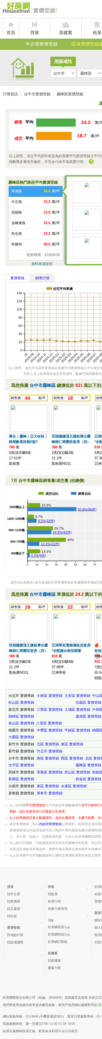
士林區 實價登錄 (50, 696)
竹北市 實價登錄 (50, 751)
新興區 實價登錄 (21, 779)
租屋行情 (54, 901)
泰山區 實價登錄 (21, 723)
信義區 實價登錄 (88, 702)
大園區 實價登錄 (21, 737)
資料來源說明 (41, 264)
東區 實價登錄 (72, 744)
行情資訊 (10, 94)
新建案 (65, 32)
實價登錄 (17, 278)
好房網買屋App (59, 927)
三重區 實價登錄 (50, 709)
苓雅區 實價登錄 (50, 772)
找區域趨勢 (15, 942)
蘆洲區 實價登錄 (88, 716)
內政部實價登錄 (50, 824)
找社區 (12, 916)
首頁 (11, 32)
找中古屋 (13, 894)
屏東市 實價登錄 (50, 793)
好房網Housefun (30, 8)
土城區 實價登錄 (77, 709)
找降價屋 (13, 901)
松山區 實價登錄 (21, 702)
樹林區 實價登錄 (21, 716)
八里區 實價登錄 (49, 723)
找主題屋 (13, 909)
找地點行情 (15, 935)
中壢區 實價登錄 (50, 730)
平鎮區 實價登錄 (77, 730)
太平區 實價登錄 (21, 765)
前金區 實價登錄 (88, 779)
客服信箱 (64, 1031)
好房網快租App (59, 934)
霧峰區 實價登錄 (88, 765)
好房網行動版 (57, 942)
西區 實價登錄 (72, 758)
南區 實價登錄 (48, 758)
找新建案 (54, 960)
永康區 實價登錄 (74, 786)
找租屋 (53, 894)
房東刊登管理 (57, 909)
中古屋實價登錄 (42, 44)
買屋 (34, 32)
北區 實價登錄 (48, 744)
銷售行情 (42, 278)
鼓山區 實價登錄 (77, 772)
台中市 (59, 73)
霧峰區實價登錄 (70, 94)
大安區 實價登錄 (77, 696)
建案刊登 (54, 968)
